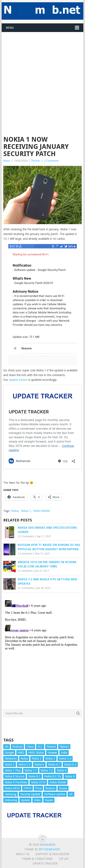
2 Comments (51, 160)
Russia (63, 788)
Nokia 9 (70, 776)
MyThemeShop (49, 849)
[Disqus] (42, 650)
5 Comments (25, 553)
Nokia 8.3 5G (52, 776)
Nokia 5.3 (24, 764)
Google (9, 752)
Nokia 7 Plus (13, 770)
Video (37, 800)
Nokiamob (47, 844)
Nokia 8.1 (34, 776)
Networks (11, 758)
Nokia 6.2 (70, 764)
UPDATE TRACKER (45, 863)
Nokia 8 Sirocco (14, 776)
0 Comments (25, 570)
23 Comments (26, 536)
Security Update (30, 794)
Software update (54, 794)
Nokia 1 (26, 510)
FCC (40, 746)
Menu (10, 27)
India (64, 752)
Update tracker (18, 379)
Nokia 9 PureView (16, 782)
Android (17, 746)
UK (71, 794)
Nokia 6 (39, 764)
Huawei (52, 752)
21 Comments (26, 588)
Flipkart (64, 746)
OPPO (27, 788)
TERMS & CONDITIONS (37, 858)
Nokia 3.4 (65, 758)
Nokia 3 (50, 758)
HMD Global (36, 752)
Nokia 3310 (38, 782)
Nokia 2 (36, 758)
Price (38, 788)
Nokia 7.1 (31, 770)
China (30, 746)
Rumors (50, 788)
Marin (6, 160)
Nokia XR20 (12, 788)
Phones (36, 160)
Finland (51, 746)
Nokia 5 (9, 764)
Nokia (14, 510)
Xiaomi (49, 800)
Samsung (10, 794)
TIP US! (63, 858)
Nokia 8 (61, 770)
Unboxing (11, 800)
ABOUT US (23, 854)
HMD (21, 752)
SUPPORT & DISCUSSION (52, 854)
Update (25, 800)
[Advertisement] (42, 74)
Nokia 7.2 (47, 770)
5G (6, 746)
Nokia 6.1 (54, 764)
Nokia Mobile (41, 510)
